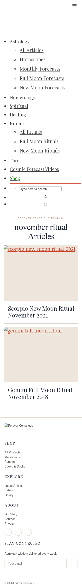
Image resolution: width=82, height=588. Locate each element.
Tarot (15, 160)
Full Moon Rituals (39, 141)
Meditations (12, 457)
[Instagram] (8, 532)
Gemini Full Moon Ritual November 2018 (40, 393)
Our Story (11, 514)
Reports (10, 461)
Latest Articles (14, 485)
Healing (18, 114)
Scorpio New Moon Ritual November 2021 (41, 311)
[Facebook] (18, 532)
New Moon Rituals (40, 150)
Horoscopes (33, 59)
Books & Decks (15, 466)
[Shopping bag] (45, 203)
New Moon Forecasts (42, 87)
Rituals (17, 123)
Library (9, 495)
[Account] (45, 197)
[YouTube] (28, 532)
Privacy (10, 523)
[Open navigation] (74, 6)
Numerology (22, 97)
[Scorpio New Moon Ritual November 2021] (41, 273)
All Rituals (31, 131)
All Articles (32, 50)
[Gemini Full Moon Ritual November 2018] (41, 355)
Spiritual (19, 106)
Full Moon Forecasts (42, 78)
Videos (9, 490)
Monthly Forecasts (40, 68)
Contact (10, 519)
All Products (13, 452)
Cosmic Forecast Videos (34, 169)
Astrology (20, 41)
